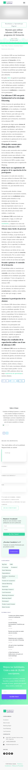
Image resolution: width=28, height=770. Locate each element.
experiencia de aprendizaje (13, 373)
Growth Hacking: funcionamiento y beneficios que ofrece (16, 624)
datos (9, 78)
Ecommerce (14, 567)
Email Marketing (6, 570)
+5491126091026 (11, 741)
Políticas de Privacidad (17, 765)
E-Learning (5, 567)
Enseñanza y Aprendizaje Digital (8, 577)
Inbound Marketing (7, 583)
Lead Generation (6, 592)
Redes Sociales (6, 607)
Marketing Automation (8, 595)
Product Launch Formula (8, 604)
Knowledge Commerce (8, 589)
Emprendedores (6, 573)
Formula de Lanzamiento (8, 580)
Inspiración (5, 586)
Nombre (5, 466)
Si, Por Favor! (14, 534)
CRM (11, 564)
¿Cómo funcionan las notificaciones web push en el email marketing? (15, 654)
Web (3, 484)
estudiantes (5, 223)
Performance (5, 601)
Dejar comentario (10, 508)
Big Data (4, 564)
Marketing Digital (6, 598)
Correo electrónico (9, 475)
